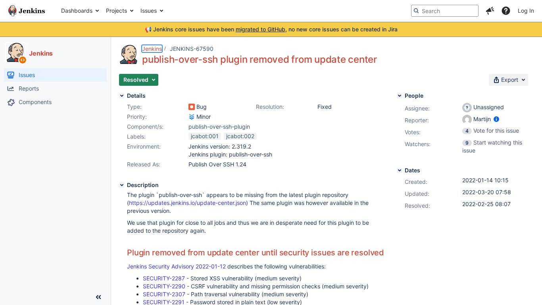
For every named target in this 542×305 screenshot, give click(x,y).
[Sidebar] (98, 297)
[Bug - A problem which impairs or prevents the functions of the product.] (191, 107)
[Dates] (399, 170)
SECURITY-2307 (164, 294)
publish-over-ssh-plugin (219, 126)
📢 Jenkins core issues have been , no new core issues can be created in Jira (271, 29)
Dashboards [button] (76, 10)
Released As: (143, 164)
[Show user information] (496, 119)
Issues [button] (148, 10)
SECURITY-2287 (164, 278)
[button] (490, 10)
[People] (399, 95)
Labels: (136, 136)
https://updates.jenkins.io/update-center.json (187, 202)
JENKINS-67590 (191, 48)
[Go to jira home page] (26, 11)
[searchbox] (444, 10)
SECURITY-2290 (164, 286)
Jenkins (152, 48)
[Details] (122, 95)
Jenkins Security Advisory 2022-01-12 (176, 266)
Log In (526, 10)
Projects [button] (116, 10)
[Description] (122, 185)
